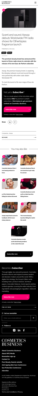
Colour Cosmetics (32, 155)
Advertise (5, 371)
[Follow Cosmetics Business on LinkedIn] (19, 331)
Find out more (6, 307)
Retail (16, 203)
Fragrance (4, 52)
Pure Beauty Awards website (12, 362)
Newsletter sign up (8, 356)
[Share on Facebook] (15, 122)
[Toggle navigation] (35, 2)
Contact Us (6, 359)
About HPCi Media (8, 353)
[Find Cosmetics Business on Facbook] (23, 331)
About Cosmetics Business (11, 351)
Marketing (9, 52)
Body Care (15, 155)
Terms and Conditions (9, 392)
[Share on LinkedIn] (10, 122)
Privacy (20, 392)
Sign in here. (19, 114)
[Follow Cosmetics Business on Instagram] (14, 331)
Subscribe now (11, 109)
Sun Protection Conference (11, 368)
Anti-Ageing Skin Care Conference (14, 365)
